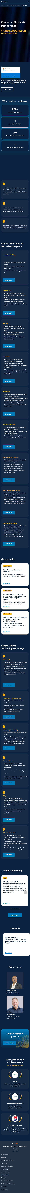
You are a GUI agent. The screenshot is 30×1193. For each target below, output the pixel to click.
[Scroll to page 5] (17, 909)
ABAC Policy (4, 1189)
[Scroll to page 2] (12, 909)
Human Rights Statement (7, 1180)
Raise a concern (5, 1175)
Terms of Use (4, 1163)
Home (2, 5)
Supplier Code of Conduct (7, 1160)
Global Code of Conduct (7, 1166)
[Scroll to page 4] (16, 909)
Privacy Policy (4, 1154)
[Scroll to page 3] (14, 909)
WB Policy (3, 1157)
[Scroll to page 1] (11, 909)
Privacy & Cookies (5, 1172)
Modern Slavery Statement (7, 1183)
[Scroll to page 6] (19, 909)
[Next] (25, 892)
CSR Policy (4, 1186)
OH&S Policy (4, 1169)
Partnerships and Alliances (13, 5)
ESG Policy (4, 1178)
